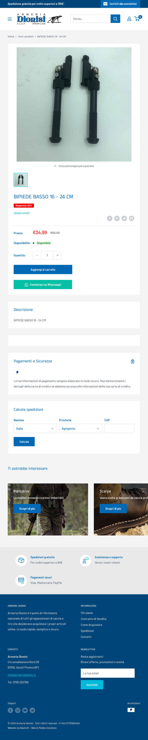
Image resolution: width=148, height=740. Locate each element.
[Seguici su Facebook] (10, 710)
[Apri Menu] (10, 19)
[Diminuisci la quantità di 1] (37, 255)
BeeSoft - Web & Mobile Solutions (38, 727)
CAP (107, 420)
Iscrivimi (92, 684)
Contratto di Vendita (93, 618)
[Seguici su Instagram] (17, 710)
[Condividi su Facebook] (109, 218)
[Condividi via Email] (131, 218)
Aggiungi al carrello (43, 269)
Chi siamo (87, 613)
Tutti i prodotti (26, 36)
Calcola (24, 441)
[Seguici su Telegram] (32, 711)
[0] (137, 18)
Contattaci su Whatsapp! (45, 284)
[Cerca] (115, 18)
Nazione (19, 420)
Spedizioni (87, 630)
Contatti (86, 636)
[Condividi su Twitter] (124, 218)
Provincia (65, 420)
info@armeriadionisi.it (22, 675)
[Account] (129, 19)
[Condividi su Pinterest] (117, 218)
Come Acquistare (91, 624)
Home (11, 36)
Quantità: (20, 255)
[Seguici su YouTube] (25, 710)
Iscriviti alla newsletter (123, 3)
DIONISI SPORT (22, 213)
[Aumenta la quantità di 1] (57, 255)
